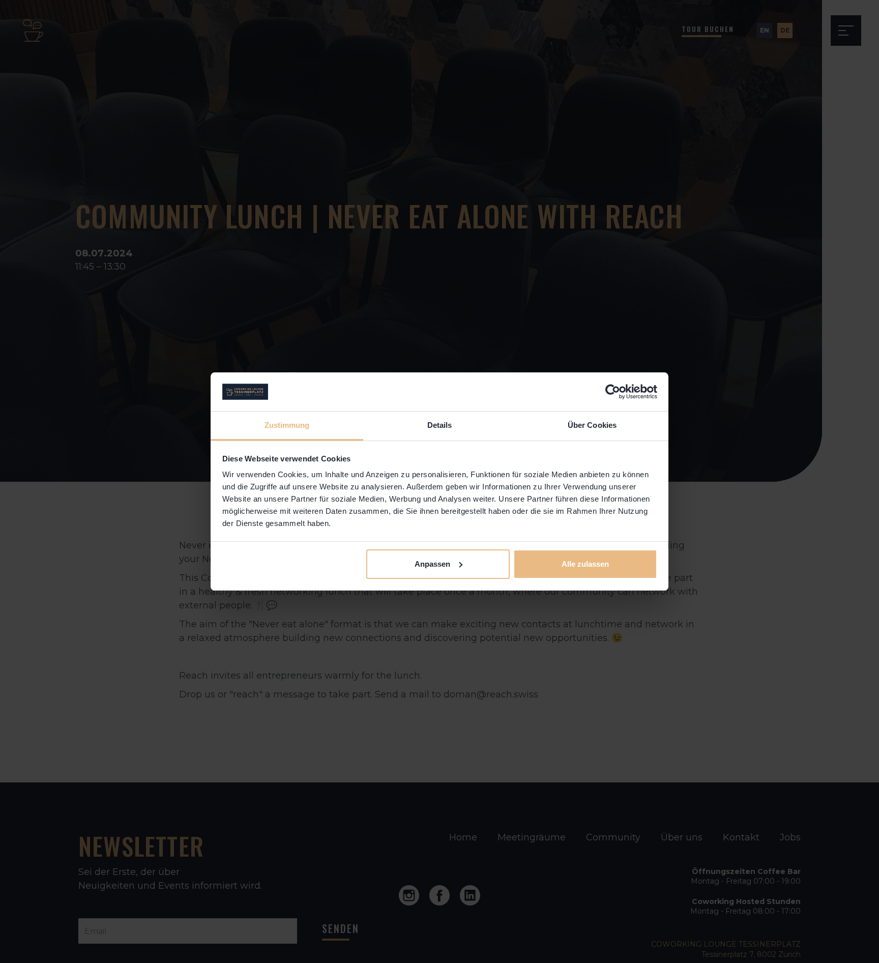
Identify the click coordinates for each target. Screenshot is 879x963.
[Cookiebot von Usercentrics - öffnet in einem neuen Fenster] (612, 391)
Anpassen (432, 564)
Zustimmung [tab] (287, 425)
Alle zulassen (585, 564)
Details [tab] (439, 425)
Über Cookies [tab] (592, 425)
